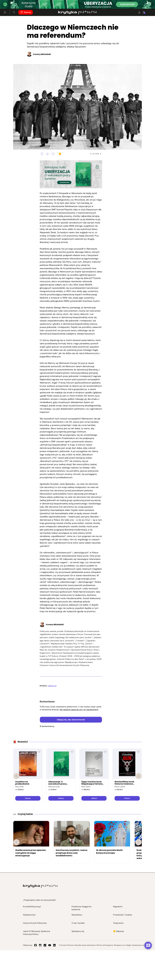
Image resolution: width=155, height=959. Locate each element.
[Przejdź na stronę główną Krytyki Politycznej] (40, 886)
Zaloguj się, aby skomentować (71, 719)
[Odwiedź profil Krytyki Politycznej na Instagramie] (40, 945)
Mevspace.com (119, 945)
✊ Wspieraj (118, 931)
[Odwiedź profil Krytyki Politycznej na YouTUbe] (49, 945)
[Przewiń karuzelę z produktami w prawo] (139, 776)
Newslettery (77, 915)
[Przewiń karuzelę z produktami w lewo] (16, 776)
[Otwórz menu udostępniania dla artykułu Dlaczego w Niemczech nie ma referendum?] (47, 153)
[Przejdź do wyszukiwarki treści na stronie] (14, 12)
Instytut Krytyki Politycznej (34, 923)
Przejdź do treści (12, 3)
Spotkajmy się (78, 931)
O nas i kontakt (78, 923)
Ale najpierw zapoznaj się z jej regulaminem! (79, 709)
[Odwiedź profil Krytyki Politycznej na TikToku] (44, 945)
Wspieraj (27, 12)
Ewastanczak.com (138, 945)
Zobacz (28, 798)
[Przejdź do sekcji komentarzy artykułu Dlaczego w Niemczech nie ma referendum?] (53, 153)
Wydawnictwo (29, 915)
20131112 (52, 686)
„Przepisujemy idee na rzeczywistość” (39, 900)
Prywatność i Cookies (122, 915)
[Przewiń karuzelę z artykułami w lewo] (16, 842)
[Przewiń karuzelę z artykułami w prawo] (139, 842)
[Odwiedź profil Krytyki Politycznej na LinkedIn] (54, 945)
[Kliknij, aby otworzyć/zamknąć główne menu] (5, 12)
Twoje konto (118, 923)
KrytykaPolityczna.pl (32, 906)
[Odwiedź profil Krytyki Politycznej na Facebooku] (35, 945)
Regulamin (117, 906)
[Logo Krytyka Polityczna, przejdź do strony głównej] (77, 12)
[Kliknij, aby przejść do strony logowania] (139, 12)
